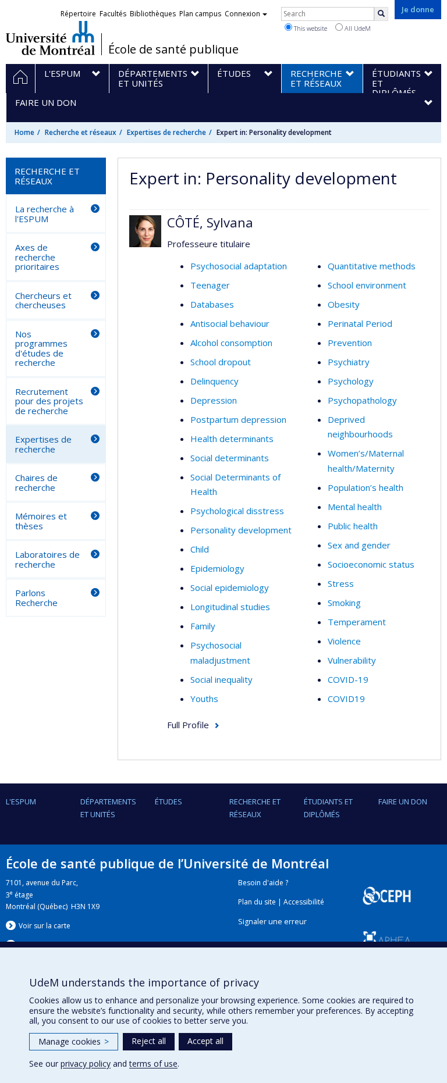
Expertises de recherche (166, 132)
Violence (344, 641)
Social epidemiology (229, 587)
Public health (353, 526)
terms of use (153, 1063)
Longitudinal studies (230, 606)
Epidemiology (217, 568)
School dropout (220, 362)
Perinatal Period (360, 323)
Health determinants (232, 438)
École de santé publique (173, 49)
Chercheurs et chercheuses (43, 300)
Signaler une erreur (272, 922)
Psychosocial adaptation (238, 266)
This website (309, 28)
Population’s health (365, 487)
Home (24, 132)
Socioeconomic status (371, 564)
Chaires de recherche (36, 482)
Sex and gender (359, 545)
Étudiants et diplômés (328, 808)
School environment (367, 285)
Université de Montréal (50, 37)
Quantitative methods (372, 266)
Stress (341, 583)
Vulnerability (352, 660)
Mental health (355, 506)
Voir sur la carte (44, 926)
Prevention (350, 342)
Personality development (241, 530)
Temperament (357, 622)
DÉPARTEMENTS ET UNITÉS (108, 808)
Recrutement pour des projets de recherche (49, 401)
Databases (212, 304)
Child (199, 549)
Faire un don (402, 801)
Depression (213, 400)
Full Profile (188, 725)
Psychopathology (362, 400)
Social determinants (229, 458)
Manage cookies (73, 1041)
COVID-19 (348, 679)
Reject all (149, 1040)
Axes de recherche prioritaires (37, 256)
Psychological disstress (237, 510)
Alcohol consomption (231, 342)
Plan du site (257, 902)
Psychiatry (349, 362)
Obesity (344, 304)
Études (168, 801)
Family (202, 626)
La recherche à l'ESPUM (44, 214)
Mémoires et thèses (41, 521)
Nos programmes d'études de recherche (41, 348)
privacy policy (86, 1063)
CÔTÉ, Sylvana (210, 222)
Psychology (351, 381)
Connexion (242, 14)
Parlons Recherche (36, 597)
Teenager (210, 285)
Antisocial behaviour (229, 323)
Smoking (344, 602)
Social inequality (221, 679)
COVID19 (346, 698)
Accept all (205, 1040)
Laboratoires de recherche (47, 559)
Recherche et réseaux (80, 132)
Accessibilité (303, 902)
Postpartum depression (238, 419)
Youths (204, 698)
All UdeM (357, 28)
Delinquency (214, 381)
